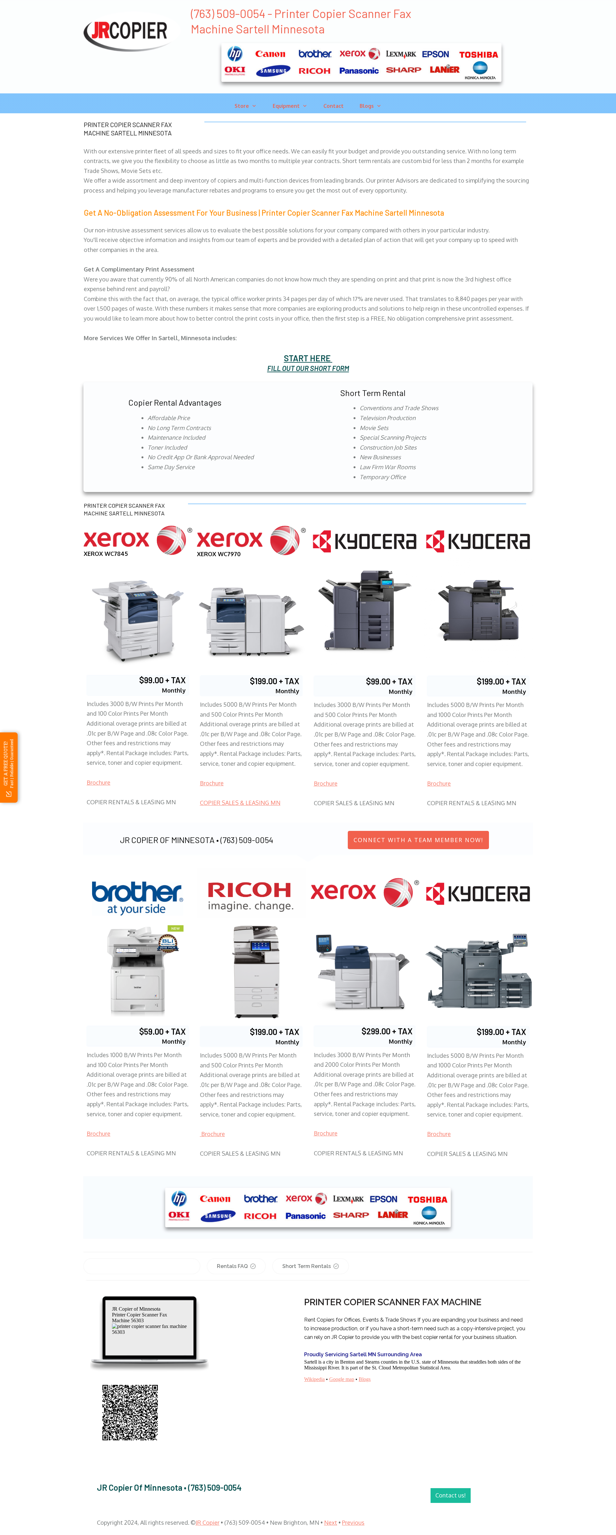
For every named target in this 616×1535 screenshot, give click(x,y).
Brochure (98, 782)
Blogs (365, 1379)
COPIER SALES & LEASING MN (240, 802)
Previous (353, 1522)
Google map (341, 1379)
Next (330, 1522)
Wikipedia (314, 1379)
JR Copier (207, 1522)
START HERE (307, 358)
